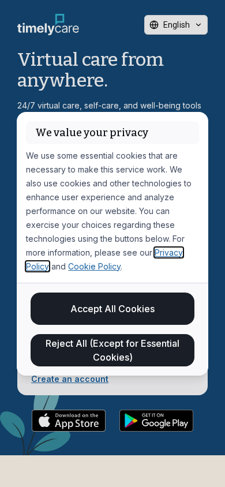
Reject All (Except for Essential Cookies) (112, 350)
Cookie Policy (94, 266)
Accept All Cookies (112, 308)
